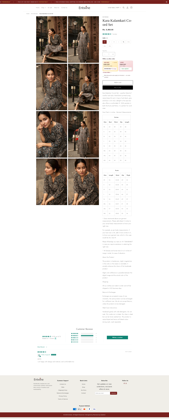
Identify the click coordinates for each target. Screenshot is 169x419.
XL (123, 42)
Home (27, 13)
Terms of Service (63, 399)
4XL (110, 46)
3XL (105, 46)
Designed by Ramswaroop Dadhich (95, 414)
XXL (128, 42)
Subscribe (113, 393)
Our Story (83, 390)
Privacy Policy (63, 396)
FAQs (62, 387)
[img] (41, 352)
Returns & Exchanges (63, 393)
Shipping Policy (62, 390)
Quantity (105, 51)
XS (104, 42)
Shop (83, 387)
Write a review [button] (117, 337)
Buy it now (117, 88)
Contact (83, 393)
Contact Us (63, 384)
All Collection (34, 13)
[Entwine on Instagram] (166, 2)
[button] (43, 7)
